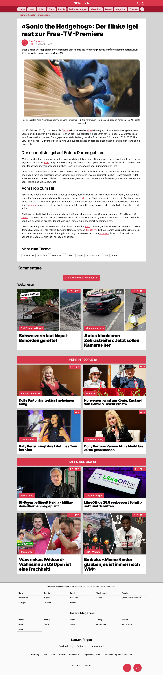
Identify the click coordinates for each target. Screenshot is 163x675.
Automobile (101, 624)
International (44, 15)
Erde (46, 162)
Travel (73, 624)
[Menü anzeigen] (143, 3)
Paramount (31, 205)
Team (45, 654)
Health (21, 619)
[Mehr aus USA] (81, 462)
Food (20, 624)
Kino (89, 130)
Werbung (35, 654)
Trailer (82, 198)
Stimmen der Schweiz (131, 598)
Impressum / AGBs (92, 654)
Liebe (72, 619)
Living (47, 619)
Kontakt (62, 654)
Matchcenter (101, 593)
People (31, 15)
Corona (66, 130)
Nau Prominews (36, 41)
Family (125, 619)
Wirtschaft (23, 598)
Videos (47, 598)
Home (22, 15)
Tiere (46, 624)
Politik (47, 593)
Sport (72, 593)
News (20, 593)
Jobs (53, 654)
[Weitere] (142, 9)
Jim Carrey (91, 230)
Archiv (73, 602)
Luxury (99, 619)
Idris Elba (104, 233)
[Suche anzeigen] (138, 3)
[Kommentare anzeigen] (137, 668)
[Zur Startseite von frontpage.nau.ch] (81, 3)
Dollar (25, 217)
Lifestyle (22, 602)
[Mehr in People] (81, 360)
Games (99, 598)
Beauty (21, 629)
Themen (47, 602)
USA (31, 44)
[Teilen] (127, 668)
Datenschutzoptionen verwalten (118, 654)
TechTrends (127, 624)
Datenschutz (74, 654)
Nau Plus (74, 598)
